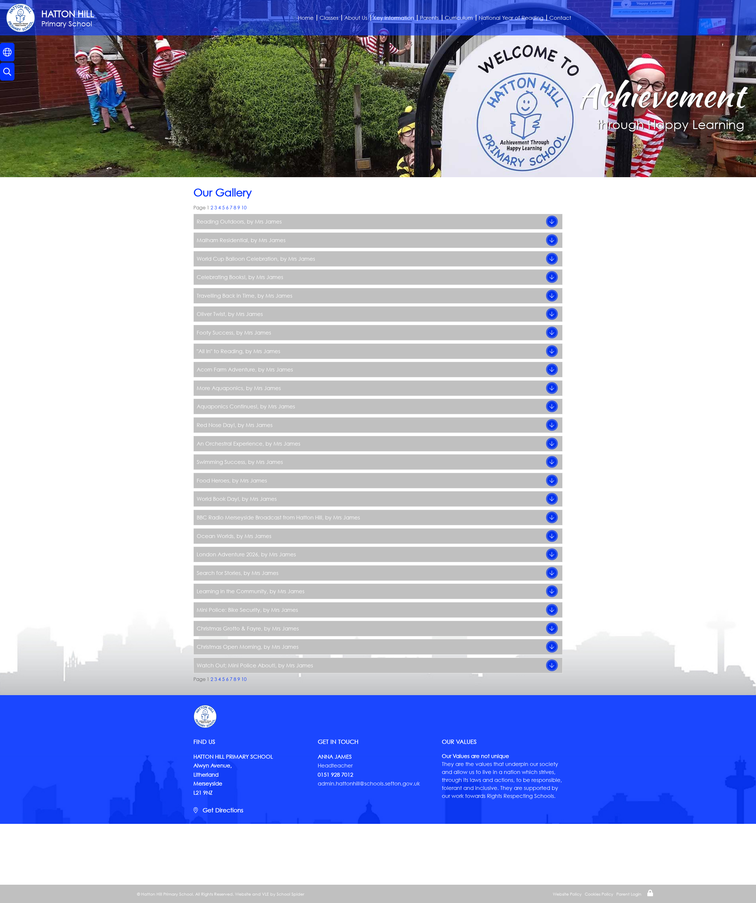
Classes (329, 17)
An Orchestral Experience (230, 443)
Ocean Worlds (215, 536)
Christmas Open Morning (229, 646)
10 (244, 207)
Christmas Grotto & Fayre (229, 628)
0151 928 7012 (335, 774)
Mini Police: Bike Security (228, 610)
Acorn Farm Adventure (226, 369)
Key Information (393, 17)
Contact (560, 17)
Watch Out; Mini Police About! (236, 665)
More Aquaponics (220, 388)
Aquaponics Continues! (227, 406)
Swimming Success (221, 462)
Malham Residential (222, 240)
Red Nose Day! (216, 425)
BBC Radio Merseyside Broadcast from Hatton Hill (259, 517)
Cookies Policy (599, 894)
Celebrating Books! (221, 277)
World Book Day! (218, 498)
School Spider (290, 894)
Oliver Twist (211, 314)
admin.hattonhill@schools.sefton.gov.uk (369, 783)
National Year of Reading (511, 17)
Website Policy (567, 894)
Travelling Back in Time (226, 295)
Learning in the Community (232, 591)
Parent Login (628, 894)
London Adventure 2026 (227, 554)
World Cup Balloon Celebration (237, 258)
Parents (429, 17)
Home (306, 17)
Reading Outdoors (220, 221)
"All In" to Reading (219, 351)
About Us (355, 17)
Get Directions (222, 810)
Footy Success (215, 332)
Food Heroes (213, 480)
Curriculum (459, 17)
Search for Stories (219, 573)
